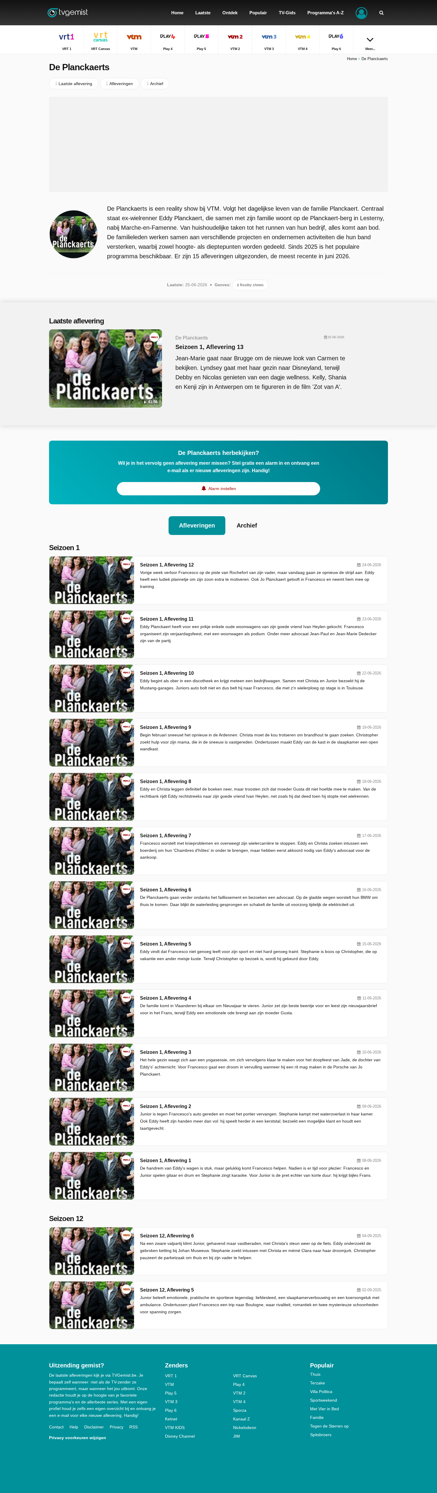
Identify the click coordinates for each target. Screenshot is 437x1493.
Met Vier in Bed (324, 1408)
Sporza (239, 1410)
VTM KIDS (175, 1427)
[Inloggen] (361, 12)
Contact (56, 1427)
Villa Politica (321, 1391)
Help (74, 1427)
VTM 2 (239, 1393)
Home (352, 59)
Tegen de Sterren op (329, 1426)
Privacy (116, 1427)
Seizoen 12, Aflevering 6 (167, 1235)
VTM (169, 1384)
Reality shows (251, 285)
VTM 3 (171, 1401)
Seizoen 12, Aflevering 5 (167, 1289)
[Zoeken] (381, 12)
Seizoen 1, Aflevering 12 (167, 564)
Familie (317, 1417)
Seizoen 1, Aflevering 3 (165, 1052)
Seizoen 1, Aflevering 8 (165, 781)
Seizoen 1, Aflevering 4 (165, 998)
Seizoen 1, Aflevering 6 (165, 889)
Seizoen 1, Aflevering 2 (165, 1106)
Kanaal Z (241, 1419)
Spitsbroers (320, 1434)
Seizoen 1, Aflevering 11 (167, 619)
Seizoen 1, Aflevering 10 (167, 673)
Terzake (317, 1383)
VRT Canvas (245, 1375)
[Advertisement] (218, 144)
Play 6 (171, 1410)
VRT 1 (171, 1375)
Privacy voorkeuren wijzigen (77, 1437)
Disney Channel (180, 1436)
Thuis (315, 1374)
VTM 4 (239, 1401)
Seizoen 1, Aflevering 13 (209, 347)
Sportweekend (323, 1400)
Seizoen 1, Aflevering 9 (165, 727)
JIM (236, 1436)
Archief (247, 525)
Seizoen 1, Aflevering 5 (165, 943)
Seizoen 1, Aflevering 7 (165, 835)
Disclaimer (94, 1427)
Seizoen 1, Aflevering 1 (165, 1160)
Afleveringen (197, 525)
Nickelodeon (244, 1427)
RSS (133, 1427)
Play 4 (239, 1384)
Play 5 (171, 1393)
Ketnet (171, 1419)
